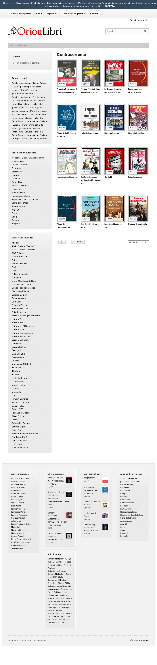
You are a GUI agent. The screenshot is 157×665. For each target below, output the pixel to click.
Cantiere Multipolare (20, 13)
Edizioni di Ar (18, 329)
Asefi (14, 267)
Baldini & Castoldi (20, 274)
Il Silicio (15, 374)
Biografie (16, 223)
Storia (14, 213)
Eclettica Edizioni (20, 305)
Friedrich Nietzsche (19, 515)
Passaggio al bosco (21, 413)
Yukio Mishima (17, 548)
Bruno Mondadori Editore (24, 281)
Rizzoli (15, 419)
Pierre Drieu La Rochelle (21, 539)
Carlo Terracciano (18, 494)
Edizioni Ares (18, 319)
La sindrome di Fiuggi (90, 514)
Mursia (15, 395)
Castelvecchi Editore (21, 284)
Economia (16, 168)
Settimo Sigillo (18, 426)
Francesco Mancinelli (20, 512)
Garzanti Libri (18, 354)
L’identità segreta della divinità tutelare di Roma (91, 528)
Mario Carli (15, 527)
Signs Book (17, 430)
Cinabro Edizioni (19, 295)
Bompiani (16, 277)
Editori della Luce (20, 308)
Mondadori (17, 392)
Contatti (94, 13)
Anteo (14, 260)
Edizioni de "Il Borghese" (23, 326)
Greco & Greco (19, 357)
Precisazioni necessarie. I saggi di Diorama (92, 490)
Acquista (62, 96)
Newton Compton (20, 399)
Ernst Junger (16, 500)
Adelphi (15, 243)
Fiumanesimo (18, 192)
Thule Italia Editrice (21, 440)
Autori (38, 13)
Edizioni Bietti (18, 322)
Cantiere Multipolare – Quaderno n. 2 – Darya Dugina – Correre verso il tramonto (58, 519)
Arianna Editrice (19, 263)
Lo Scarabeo (18, 381)
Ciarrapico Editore (20, 291)
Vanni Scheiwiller (20, 447)
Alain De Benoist (18, 488)
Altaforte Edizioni (20, 256)
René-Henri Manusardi (20, 542)
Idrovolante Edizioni (21, 364)
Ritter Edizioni (18, 416)
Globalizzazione (19, 185)
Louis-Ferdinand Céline (21, 524)
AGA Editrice (18, 253)
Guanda (15, 360)
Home (11, 45)
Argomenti (51, 13)
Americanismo (18, 206)
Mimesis (16, 388)
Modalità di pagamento (74, 13)
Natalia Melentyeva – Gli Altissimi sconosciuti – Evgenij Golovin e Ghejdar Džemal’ (58, 498)
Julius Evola (16, 521)
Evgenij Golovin (17, 503)
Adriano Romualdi (18, 485)
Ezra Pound (16, 506)
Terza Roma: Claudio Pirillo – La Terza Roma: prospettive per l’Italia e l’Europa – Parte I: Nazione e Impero (29, 135)
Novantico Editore (20, 402)
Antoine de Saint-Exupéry (22, 479)
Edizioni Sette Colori (21, 336)
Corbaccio (16, 301)
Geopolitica (17, 182)
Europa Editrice (19, 347)
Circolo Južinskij (19, 164)
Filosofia (16, 178)
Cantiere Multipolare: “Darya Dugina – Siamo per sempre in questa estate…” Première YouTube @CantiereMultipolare (59, 565)
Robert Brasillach (18, 545)
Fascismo (16, 189)
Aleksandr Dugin (18, 482)
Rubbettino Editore (21, 423)
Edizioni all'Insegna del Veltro (26, 315)
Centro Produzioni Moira (23, 288)
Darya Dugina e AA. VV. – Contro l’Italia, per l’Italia (56, 481)
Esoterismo (17, 171)
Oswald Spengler (18, 536)
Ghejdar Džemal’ (18, 518)
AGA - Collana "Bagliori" (23, 246)
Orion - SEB (17, 409)
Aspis (14, 270)
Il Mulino (16, 371)
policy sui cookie (93, 6)
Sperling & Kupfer (20, 437)
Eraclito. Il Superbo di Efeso (92, 503)
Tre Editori (17, 444)
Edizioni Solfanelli (20, 340)
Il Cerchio (16, 367)
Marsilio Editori (19, 385)
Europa (15, 175)
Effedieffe (16, 343)
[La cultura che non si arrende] (54, 30)
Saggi (14, 216)
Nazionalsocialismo (21, 196)
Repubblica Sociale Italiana (25, 199)
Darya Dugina (17, 497)
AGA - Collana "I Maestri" (24, 249)
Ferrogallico (17, 350)
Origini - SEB (18, 406)
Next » (80, 242)
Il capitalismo (89, 478)
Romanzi (16, 220)
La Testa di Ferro (20, 378)
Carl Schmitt (16, 491)
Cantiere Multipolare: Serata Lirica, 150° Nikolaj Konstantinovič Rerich (59, 577)
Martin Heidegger (18, 530)
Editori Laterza (19, 312)
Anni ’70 (15, 210)
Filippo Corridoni (18, 509)
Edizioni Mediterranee (22, 333)
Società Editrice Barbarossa (25, 433)
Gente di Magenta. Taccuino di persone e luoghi (55, 536)
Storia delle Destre (21, 203)
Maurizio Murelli (18, 533)
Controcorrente (19, 298)
